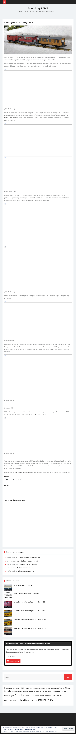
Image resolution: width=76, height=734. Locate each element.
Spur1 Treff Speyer (10, 700)
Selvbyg (64, 691)
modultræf (25, 691)
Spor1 (18, 695)
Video (50, 700)
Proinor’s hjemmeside (23, 472)
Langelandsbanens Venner (55, 688)
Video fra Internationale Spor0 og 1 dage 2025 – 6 (30, 619)
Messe (67, 688)
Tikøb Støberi (24, 700)
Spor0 (12, 696)
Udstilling (41, 699)
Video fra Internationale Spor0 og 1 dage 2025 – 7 (30, 611)
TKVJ (33, 700)
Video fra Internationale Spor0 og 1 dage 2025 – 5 (30, 628)
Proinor (18, 57)
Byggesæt (8, 688)
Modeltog (8, 691)
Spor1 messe (28, 695)
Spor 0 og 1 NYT (38, 8)
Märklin (32, 691)
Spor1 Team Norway (43, 696)
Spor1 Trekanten (57, 696)
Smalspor (7, 696)
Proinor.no (56, 691)
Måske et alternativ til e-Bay (28, 564)
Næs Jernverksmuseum (43, 691)
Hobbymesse (28, 688)
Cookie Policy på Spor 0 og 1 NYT (48, 731)
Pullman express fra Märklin (23, 585)
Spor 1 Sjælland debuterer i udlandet (29, 558)
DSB (22, 688)
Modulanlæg (17, 691)
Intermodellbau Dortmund (39, 688)
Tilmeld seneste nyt (13, 661)
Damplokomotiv (16, 688)
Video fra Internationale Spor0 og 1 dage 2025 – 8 (30, 602)
